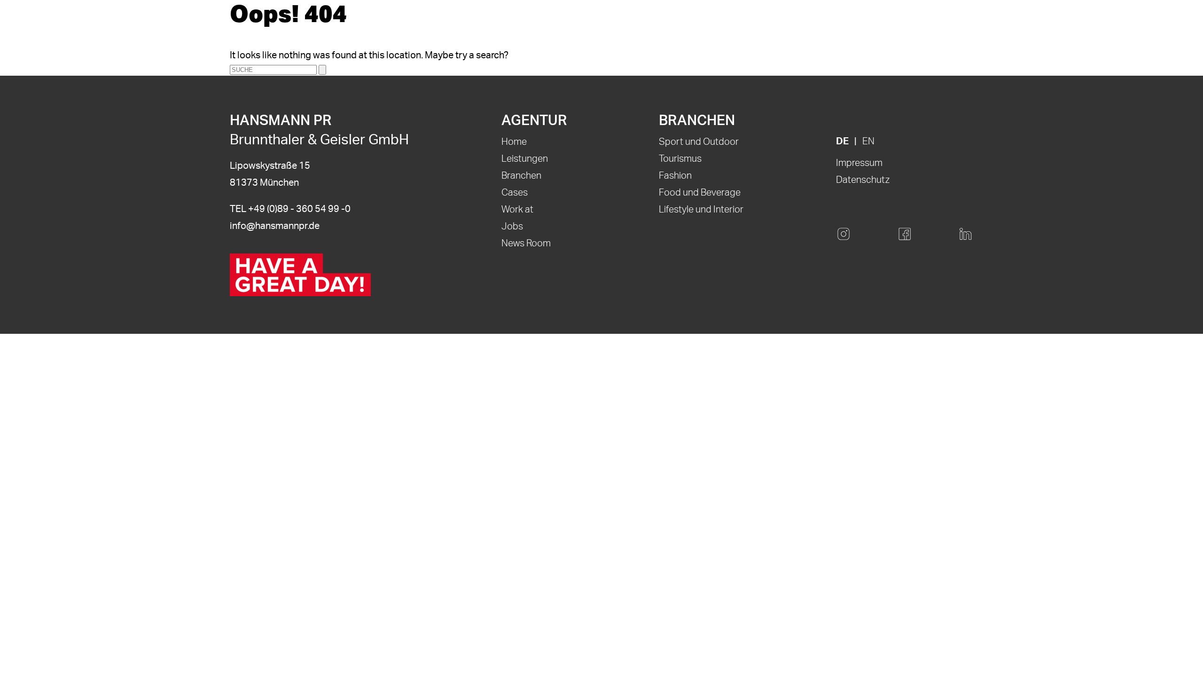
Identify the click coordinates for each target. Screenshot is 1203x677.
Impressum (859, 163)
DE (842, 141)
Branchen (521, 176)
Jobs (512, 226)
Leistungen (524, 159)
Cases (514, 192)
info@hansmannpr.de (275, 226)
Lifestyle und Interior (701, 209)
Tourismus (680, 159)
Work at (517, 209)
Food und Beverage (700, 192)
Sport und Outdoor (699, 142)
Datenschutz (863, 180)
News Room (526, 243)
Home (514, 142)
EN (868, 141)
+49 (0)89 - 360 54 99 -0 (299, 209)
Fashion (675, 176)
